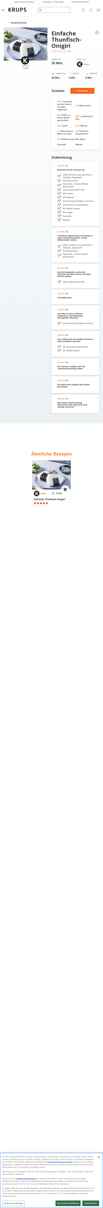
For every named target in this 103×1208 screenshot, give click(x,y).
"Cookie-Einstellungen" (26, 1179)
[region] (51, 1180)
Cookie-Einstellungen (13, 1203)
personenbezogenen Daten (60, 1162)
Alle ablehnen (91, 1203)
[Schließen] (99, 1157)
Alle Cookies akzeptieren (68, 1203)
